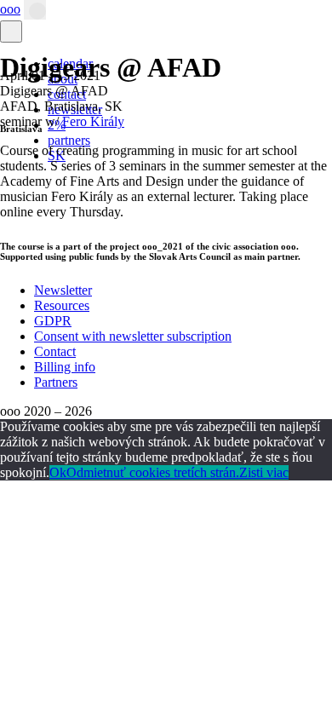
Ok (57, 472)
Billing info (64, 367)
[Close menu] (11, 31)
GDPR (53, 320)
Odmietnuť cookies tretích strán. (152, 472)
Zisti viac (264, 472)
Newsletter (63, 290)
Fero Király (93, 121)
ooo (10, 9)
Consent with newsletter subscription (133, 336)
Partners (55, 382)
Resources (61, 305)
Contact (55, 351)
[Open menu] (35, 10)
